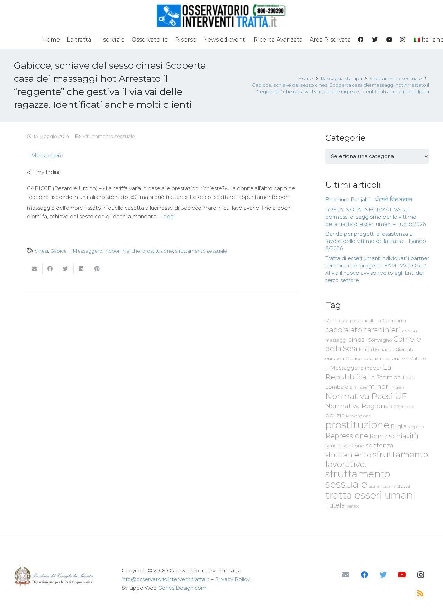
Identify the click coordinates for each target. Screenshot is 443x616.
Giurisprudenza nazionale (375, 358)
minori (379, 386)
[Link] (222, 15)
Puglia (398, 426)
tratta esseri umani (370, 495)
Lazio (409, 378)
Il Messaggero (45, 155)
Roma (379, 436)
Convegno (380, 340)
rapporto (416, 426)
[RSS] (420, 593)
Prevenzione (358, 416)
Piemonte (405, 406)
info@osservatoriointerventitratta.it (165, 579)
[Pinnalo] (97, 269)
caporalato (343, 329)
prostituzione (157, 251)
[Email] (345, 574)
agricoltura (369, 320)
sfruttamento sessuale (201, 251)
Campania (394, 320)
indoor (112, 251)
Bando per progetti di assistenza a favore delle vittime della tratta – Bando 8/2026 (375, 241)
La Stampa (384, 377)
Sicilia (374, 486)
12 (327, 320)
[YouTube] (401, 574)
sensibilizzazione (344, 445)
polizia (335, 415)
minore (360, 387)
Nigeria (398, 387)
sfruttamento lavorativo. (376, 459)
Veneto (352, 506)
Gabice (58, 251)
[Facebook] (364, 574)
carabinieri (381, 329)
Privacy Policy (232, 579)
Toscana (388, 486)
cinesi (41, 251)
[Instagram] (420, 574)
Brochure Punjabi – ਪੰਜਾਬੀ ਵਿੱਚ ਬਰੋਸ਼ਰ (368, 199)
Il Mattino (416, 358)
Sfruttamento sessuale (108, 136)
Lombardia (338, 387)
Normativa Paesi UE (366, 396)
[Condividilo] (50, 269)
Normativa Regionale (360, 406)
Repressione (346, 435)
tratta (403, 486)
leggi (168, 216)
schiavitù (403, 436)
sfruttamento (348, 454)
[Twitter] (383, 574)
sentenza (379, 445)
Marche (131, 251)
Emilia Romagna (376, 349)
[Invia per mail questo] (35, 269)
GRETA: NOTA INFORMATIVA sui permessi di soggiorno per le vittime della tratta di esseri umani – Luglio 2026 (375, 216)
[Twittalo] (66, 269)
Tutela (335, 505)
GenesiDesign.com (182, 587)
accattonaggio (343, 320)
